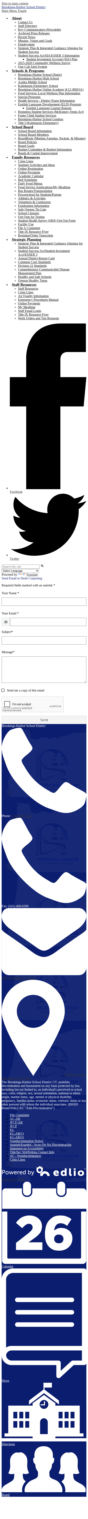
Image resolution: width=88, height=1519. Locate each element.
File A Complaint (29, 228)
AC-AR (15, 1118)
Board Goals (26, 146)
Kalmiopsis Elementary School (38, 86)
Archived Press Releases (34, 33)
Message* (8, 652)
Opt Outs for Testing (31, 217)
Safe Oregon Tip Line (32, 209)
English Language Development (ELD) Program (49, 104)
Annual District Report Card (36, 258)
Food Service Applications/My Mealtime (44, 187)
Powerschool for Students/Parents (39, 194)
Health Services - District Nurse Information (46, 100)
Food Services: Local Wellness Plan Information (49, 93)
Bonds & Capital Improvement (38, 153)
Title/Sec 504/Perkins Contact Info (32, 1152)
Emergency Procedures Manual (38, 299)
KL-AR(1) (17, 1133)
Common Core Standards (34, 262)
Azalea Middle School (32, 82)
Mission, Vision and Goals (35, 40)
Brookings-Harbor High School (38, 78)
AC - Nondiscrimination (25, 1156)
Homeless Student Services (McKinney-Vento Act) (51, 112)
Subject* (7, 632)
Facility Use (26, 224)
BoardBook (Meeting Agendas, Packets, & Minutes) (52, 138)
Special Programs (29, 97)
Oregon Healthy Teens (32, 280)
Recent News (26, 37)
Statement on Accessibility (27, 1148)
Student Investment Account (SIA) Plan (51, 59)
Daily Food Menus (30, 183)
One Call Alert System (32, 66)
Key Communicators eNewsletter (39, 29)
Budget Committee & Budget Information (45, 149)
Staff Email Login (29, 311)
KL (12, 1130)
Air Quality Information (33, 296)
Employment (26, 44)
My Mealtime (26, 307)
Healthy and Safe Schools (34, 277)
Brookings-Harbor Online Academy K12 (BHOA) (50, 89)
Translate (32, 574)
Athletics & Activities (32, 198)
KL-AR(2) (17, 1137)
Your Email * (10, 613)
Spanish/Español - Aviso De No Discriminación (40, 1144)
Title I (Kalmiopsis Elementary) (38, 123)
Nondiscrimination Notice (26, 1141)
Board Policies (27, 142)
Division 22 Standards (32, 265)
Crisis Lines (25, 161)
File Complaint (19, 1115)
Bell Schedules (27, 180)
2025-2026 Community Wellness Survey (44, 63)
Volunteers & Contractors (34, 202)
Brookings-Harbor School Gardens (40, 119)
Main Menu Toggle (14, 11)
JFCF (13, 1126)
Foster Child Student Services (37, 115)
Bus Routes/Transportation (35, 191)
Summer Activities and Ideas (36, 165)
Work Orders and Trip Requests (38, 318)
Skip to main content (15, 3)
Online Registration (30, 168)
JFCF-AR (16, 1122)
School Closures (28, 213)
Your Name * (10, 593)
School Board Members (33, 134)
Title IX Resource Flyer (33, 231)
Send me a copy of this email (25, 690)
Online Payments (29, 172)
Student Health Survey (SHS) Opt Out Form (47, 220)
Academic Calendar (31, 176)
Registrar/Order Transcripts (35, 235)
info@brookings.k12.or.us (18, 978)
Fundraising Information (33, 205)
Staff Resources (28, 288)
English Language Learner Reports (48, 108)
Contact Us (25, 22)
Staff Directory (27, 26)
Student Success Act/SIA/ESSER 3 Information (49, 55)
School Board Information (35, 131)
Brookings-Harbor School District (40, 74)
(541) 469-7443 (21, 816)
